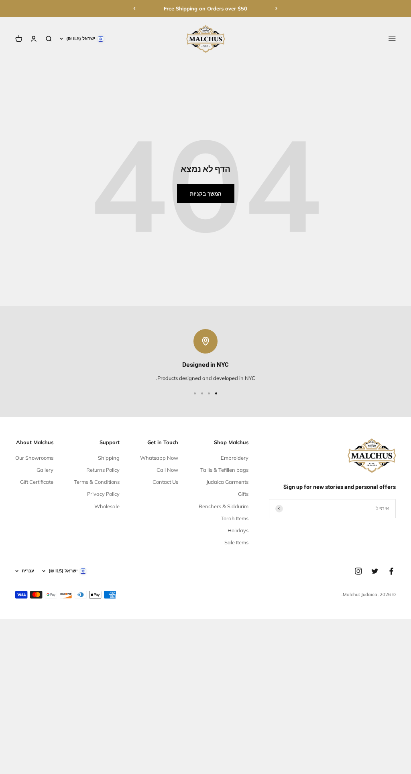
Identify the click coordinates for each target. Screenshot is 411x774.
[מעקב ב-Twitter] (374, 571)
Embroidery (234, 458)
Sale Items (236, 542)
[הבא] (134, 8)
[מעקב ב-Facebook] (391, 571)
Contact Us (165, 482)
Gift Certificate (36, 482)
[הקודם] (276, 8)
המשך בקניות (206, 193)
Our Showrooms (34, 458)
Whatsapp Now (159, 458)
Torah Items (234, 518)
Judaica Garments (227, 482)
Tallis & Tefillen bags (224, 470)
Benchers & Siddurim (223, 506)
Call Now (167, 470)
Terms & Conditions (97, 482)
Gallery (45, 470)
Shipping (109, 458)
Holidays (238, 530)
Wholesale (107, 506)
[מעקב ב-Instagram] (358, 571)
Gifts (243, 494)
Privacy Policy (103, 494)
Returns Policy (103, 470)
